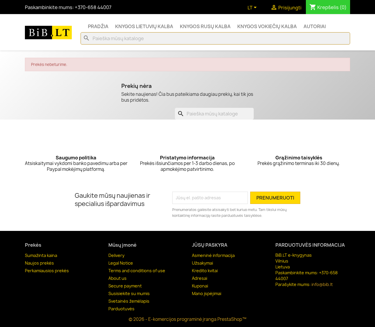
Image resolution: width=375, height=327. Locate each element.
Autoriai (315, 26)
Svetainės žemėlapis (128, 301)
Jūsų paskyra (209, 245)
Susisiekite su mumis (129, 293)
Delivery (116, 255)
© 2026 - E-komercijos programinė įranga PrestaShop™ (187, 319)
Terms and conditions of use (136, 270)
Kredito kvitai (205, 270)
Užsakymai (202, 263)
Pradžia (98, 26)
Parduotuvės (121, 308)
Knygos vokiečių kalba (267, 26)
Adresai (199, 278)
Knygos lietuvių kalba (144, 26)
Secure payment (125, 286)
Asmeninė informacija (213, 255)
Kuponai (200, 286)
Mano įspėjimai (206, 293)
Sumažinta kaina (41, 255)
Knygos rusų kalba (205, 26)
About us (117, 278)
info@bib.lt (322, 284)
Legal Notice (120, 263)
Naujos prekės (39, 263)
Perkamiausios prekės (47, 270)
